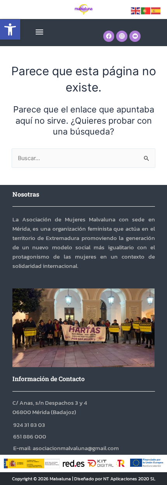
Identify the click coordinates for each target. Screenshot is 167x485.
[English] (136, 10)
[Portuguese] (146, 10)
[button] (10, 29)
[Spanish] (156, 10)
